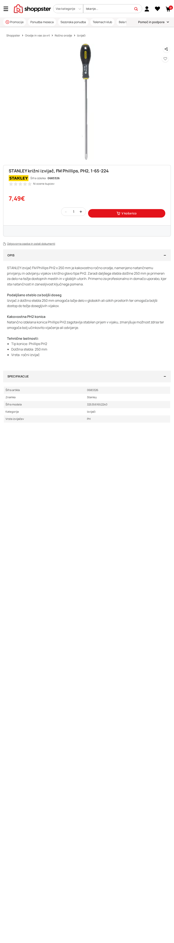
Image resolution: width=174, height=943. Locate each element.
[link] (147, 8)
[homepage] (32, 8)
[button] (68, 8)
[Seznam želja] (157, 9)
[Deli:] (166, 49)
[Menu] (7, 9)
